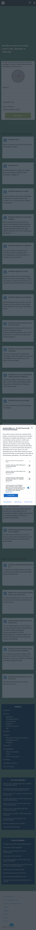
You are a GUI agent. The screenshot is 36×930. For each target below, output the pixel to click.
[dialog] (18, 465)
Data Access (18, 502)
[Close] (32, 428)
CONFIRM (10, 495)
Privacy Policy (28, 502)
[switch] (28, 466)
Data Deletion (8, 502)
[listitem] (18, 461)
